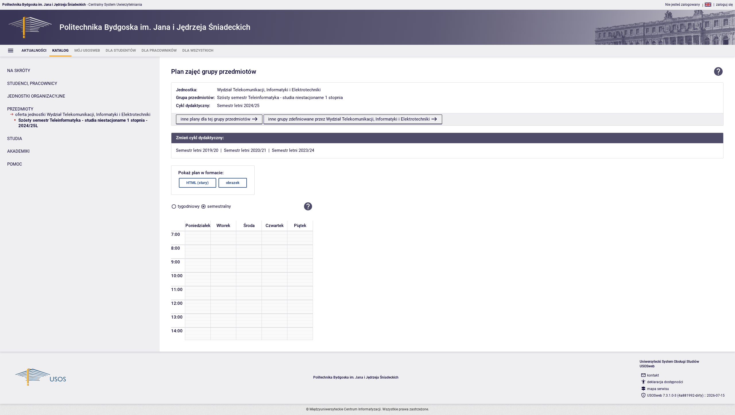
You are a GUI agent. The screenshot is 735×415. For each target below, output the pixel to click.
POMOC (14, 164)
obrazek (232, 183)
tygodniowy (189, 206)
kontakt (653, 375)
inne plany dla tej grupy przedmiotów (215, 119)
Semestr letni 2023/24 (293, 150)
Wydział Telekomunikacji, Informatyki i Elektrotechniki (269, 89)
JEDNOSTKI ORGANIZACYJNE (36, 96)
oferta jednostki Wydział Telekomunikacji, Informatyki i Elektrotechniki (82, 114)
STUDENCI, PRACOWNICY (32, 83)
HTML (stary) (197, 183)
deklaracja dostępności (665, 382)
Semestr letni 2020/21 (245, 150)
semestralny (219, 206)
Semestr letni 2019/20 (197, 150)
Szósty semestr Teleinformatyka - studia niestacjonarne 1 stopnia (280, 97)
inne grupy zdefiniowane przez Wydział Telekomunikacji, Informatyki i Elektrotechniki (349, 119)
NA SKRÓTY (18, 70)
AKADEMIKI (18, 151)
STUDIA (14, 138)
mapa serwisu (658, 389)
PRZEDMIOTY (20, 109)
